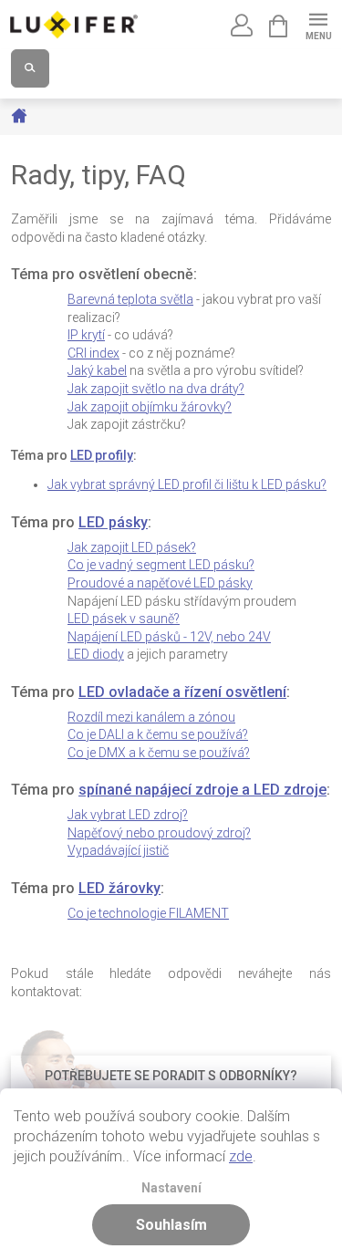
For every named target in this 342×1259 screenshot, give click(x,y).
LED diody (95, 654)
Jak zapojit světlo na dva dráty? (155, 388)
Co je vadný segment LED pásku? (160, 564)
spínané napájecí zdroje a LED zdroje (202, 789)
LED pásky (113, 522)
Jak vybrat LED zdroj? (127, 814)
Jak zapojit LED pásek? (131, 547)
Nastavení (171, 1188)
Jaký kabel (97, 370)
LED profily (101, 455)
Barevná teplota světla (130, 299)
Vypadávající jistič (118, 850)
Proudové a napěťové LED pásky (160, 583)
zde (241, 1156)
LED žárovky (119, 888)
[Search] (30, 68)
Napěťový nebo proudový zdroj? (159, 833)
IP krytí (86, 335)
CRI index (93, 353)
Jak (149, 407)
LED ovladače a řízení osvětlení (182, 692)
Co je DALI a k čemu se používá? (157, 734)
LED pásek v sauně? (123, 618)
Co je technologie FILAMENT (148, 913)
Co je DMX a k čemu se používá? (158, 752)
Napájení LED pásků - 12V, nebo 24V (169, 637)
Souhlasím (171, 1224)
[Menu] (318, 24)
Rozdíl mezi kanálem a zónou (151, 717)
